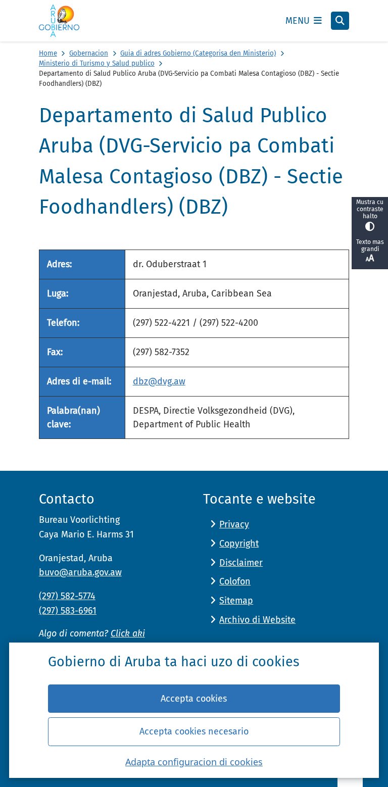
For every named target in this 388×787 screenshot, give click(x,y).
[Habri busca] (340, 21)
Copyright (239, 543)
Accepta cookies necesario (194, 731)
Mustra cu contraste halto (369, 209)
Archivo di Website (257, 619)
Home (48, 53)
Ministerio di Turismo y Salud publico (97, 63)
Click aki (128, 633)
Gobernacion (88, 53)
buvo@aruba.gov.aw (80, 572)
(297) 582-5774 (67, 596)
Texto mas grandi (370, 245)
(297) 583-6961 (67, 610)
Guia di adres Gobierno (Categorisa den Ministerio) (198, 53)
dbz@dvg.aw (159, 381)
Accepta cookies (194, 698)
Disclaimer (241, 562)
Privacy (234, 524)
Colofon (235, 581)
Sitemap (236, 600)
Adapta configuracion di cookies (194, 762)
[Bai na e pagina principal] (59, 21)
